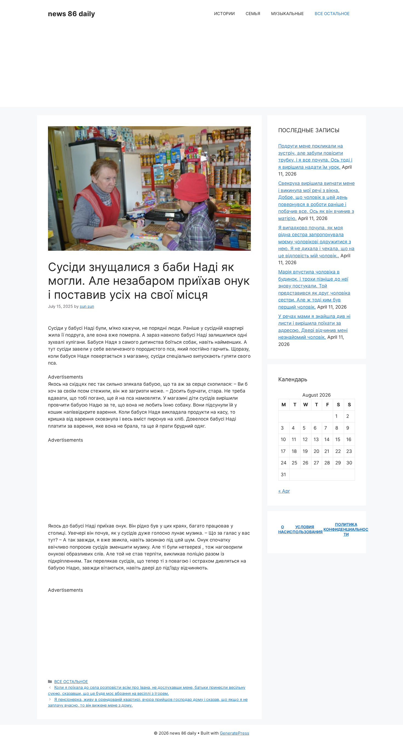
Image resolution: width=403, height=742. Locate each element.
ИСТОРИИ (224, 13)
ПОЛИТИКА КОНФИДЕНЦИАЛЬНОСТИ (345, 529)
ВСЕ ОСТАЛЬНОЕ (332, 13)
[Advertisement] (201, 68)
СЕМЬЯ (253, 13)
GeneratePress (234, 733)
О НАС (282, 529)
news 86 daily (71, 14)
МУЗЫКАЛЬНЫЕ (287, 13)
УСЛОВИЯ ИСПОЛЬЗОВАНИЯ (305, 529)
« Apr (284, 491)
